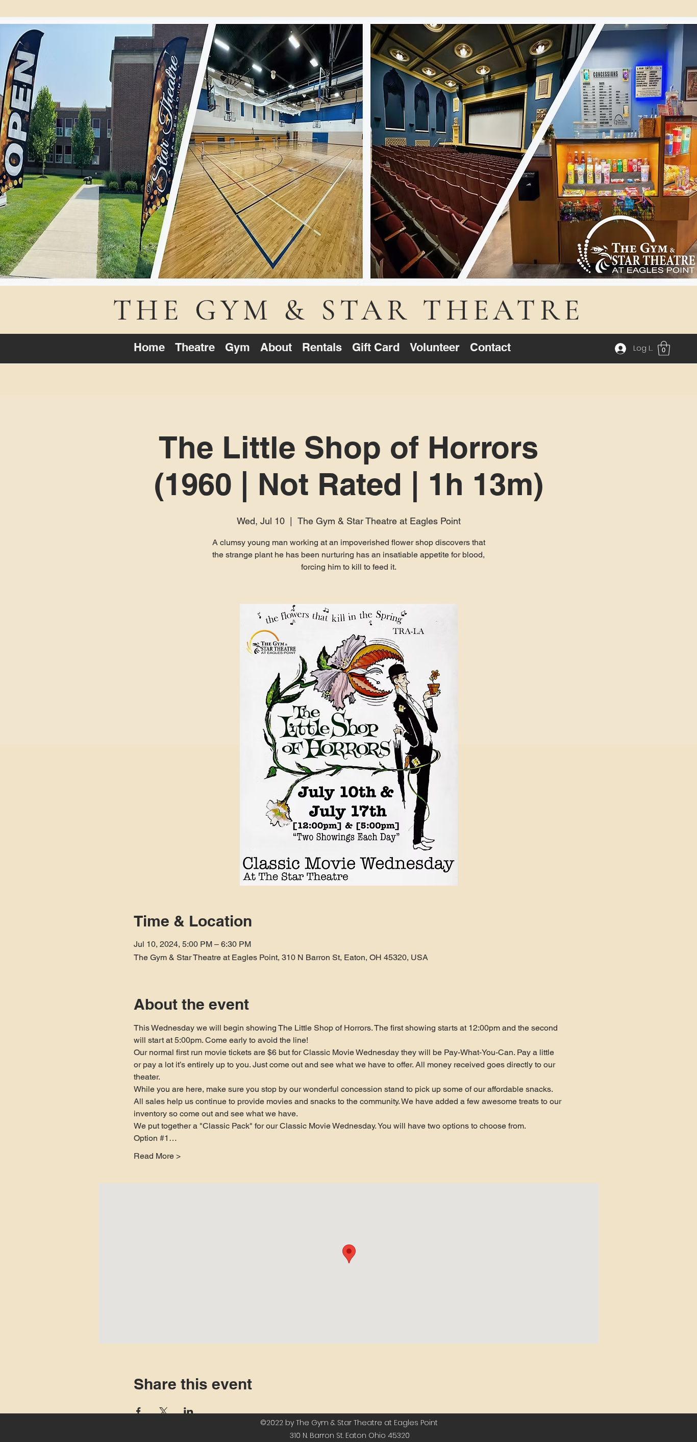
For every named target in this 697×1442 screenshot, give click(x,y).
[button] (664, 348)
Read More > (157, 1156)
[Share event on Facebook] (138, 1411)
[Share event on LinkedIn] (188, 1411)
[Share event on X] (163, 1411)
